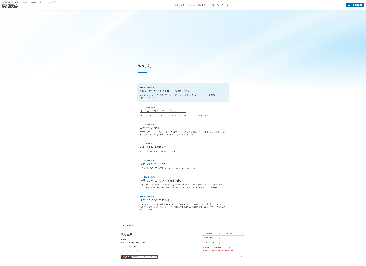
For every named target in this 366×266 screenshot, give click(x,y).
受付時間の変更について (155, 164)
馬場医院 (127, 234)
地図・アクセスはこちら (130, 250)
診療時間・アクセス (220, 5)
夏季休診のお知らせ (152, 127)
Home (123, 225)
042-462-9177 (131, 246)
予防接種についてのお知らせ (157, 200)
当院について (179, 5)
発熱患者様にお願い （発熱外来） (161, 180)
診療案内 (191, 5)
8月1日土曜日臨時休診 (153, 147)
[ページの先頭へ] (362, 263)
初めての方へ (203, 5)
